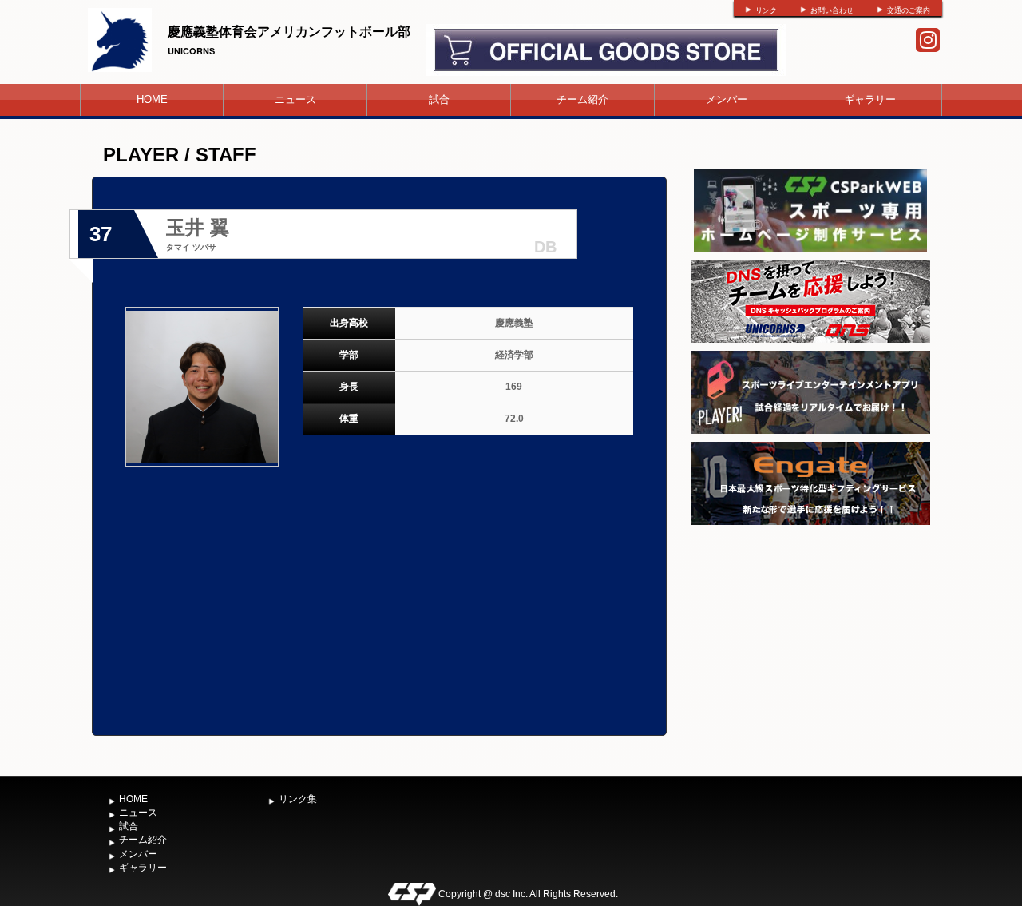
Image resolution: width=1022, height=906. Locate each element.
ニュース (295, 99)
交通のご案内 (908, 10)
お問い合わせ (832, 10)
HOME (152, 99)
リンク (766, 10)
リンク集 (298, 799)
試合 (439, 99)
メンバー (726, 99)
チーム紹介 (582, 99)
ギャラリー (870, 99)
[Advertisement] (810, 649)
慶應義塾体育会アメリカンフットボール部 (289, 31)
